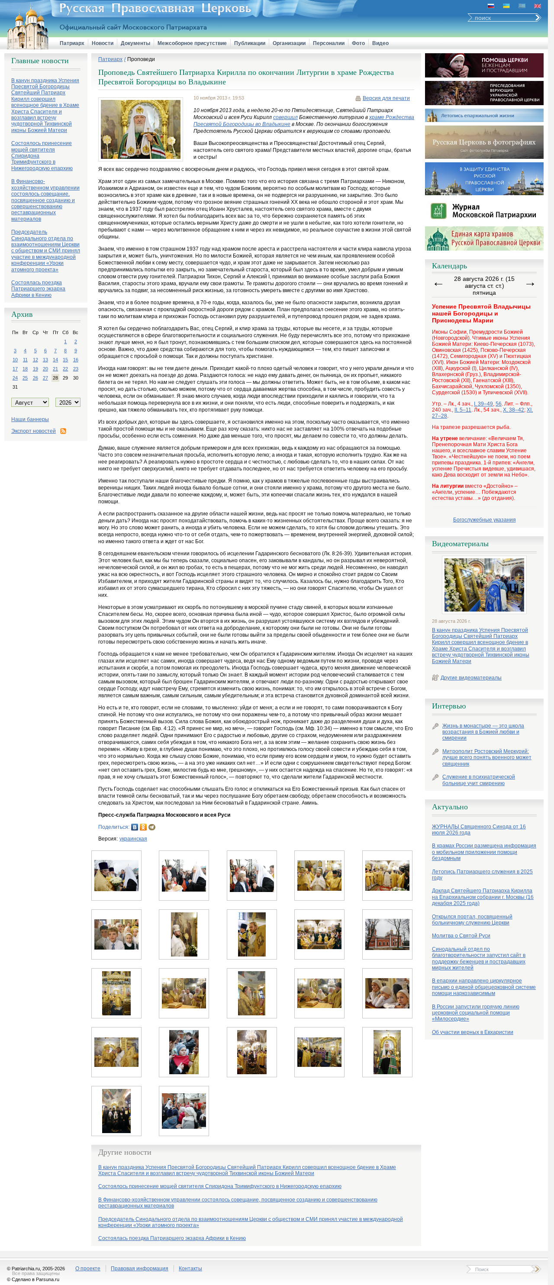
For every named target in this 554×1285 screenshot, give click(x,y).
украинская (133, 839)
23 (75, 368)
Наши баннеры (30, 419)
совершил (285, 117)
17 (15, 368)
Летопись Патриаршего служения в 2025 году (482, 875)
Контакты (190, 1269)
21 (55, 368)
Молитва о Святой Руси (461, 936)
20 (45, 368)
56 (499, 404)
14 (55, 359)
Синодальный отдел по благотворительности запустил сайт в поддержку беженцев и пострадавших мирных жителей (478, 958)
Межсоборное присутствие (192, 43)
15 (65, 359)
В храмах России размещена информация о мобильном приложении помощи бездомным (484, 852)
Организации (289, 43)
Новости (102, 43)
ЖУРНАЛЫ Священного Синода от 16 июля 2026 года (479, 830)
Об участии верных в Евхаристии (472, 1032)
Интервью (449, 706)
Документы (135, 43)
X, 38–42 (513, 410)
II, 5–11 (462, 410)
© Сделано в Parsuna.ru (33, 1279)
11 (25, 359)
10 (15, 359)
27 (45, 377)
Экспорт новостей (33, 431)
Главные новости (40, 60)
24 (15, 377)
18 (25, 368)
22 (65, 368)
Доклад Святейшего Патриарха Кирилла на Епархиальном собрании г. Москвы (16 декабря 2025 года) (483, 897)
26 (35, 377)
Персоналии (329, 43)
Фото (358, 43)
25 (25, 377)
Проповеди (141, 59)
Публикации (249, 43)
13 (45, 359)
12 (35, 359)
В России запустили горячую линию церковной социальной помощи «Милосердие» (475, 1013)
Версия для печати (386, 98)
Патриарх (72, 43)
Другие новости (124, 1152)
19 (35, 368)
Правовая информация (139, 1269)
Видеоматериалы (460, 543)
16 (75, 359)
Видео (380, 43)
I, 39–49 (483, 404)
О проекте (87, 1269)
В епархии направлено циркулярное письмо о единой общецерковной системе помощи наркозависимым (484, 987)
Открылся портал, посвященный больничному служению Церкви (472, 920)
